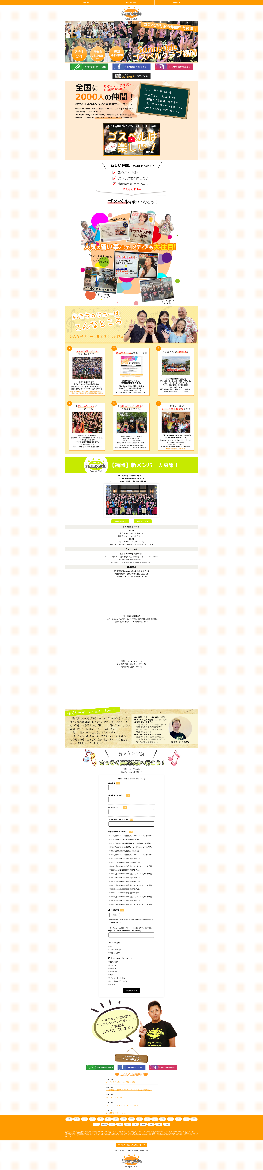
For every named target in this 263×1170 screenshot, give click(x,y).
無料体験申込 (120, 521)
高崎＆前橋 (104, 1124)
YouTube (113, 965)
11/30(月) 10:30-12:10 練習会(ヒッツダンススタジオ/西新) (131, 885)
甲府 (112, 1124)
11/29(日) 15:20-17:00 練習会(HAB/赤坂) (125, 881)
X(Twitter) (113, 975)
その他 (112, 984)
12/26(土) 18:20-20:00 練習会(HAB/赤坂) (125, 900)
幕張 (194, 1119)
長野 (120, 1124)
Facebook (113, 968)
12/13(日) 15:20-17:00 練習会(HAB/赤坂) (125, 893)
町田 (116, 1119)
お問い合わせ (142, 521)
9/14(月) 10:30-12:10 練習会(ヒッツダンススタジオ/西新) (131, 836)
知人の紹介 (114, 962)
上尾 (178, 1119)
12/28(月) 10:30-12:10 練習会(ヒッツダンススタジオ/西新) (131, 904)
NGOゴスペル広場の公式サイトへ (131, 1145)
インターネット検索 (117, 978)
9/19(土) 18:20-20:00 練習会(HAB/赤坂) (125, 839)
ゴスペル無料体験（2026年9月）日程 (120, 1082)
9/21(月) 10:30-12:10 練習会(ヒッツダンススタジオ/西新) (131, 847)
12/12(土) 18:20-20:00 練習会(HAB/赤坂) (125, 889)
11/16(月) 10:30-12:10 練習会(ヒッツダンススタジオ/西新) (131, 874)
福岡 (167, 1124)
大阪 (159, 1124)
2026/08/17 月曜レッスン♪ (116, 1097)
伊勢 (151, 1124)
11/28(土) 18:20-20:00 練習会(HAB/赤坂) (125, 878)
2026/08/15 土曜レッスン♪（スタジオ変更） (123, 1105)
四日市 (143, 1124)
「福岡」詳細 (131, 2)
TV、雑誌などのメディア (119, 981)
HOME (87, 2)
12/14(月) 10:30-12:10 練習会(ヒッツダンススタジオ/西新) (131, 897)
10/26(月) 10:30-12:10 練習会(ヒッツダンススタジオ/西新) (131, 866)
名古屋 (127, 1124)
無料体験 (177, 2)
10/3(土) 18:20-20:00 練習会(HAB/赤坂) (125, 851)
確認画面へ (131, 991)
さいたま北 (154, 1119)
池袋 (85, 1119)
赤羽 (92, 1119)
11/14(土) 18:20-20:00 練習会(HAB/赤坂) (125, 870)
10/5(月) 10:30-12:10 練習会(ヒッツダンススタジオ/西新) (131, 855)
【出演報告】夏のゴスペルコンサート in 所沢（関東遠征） (129, 1090)
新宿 (69, 1119)
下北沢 (76, 1119)
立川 (108, 1119)
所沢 (171, 1119)
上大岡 (131, 1119)
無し (111, 946)
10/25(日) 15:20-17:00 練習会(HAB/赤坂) (125, 862)
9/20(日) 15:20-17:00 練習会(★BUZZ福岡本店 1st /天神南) (131, 843)
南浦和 (147, 1119)
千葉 (96, 1124)
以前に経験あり (116, 949)
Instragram (113, 972)
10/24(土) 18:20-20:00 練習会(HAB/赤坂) (125, 858)
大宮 (139, 1119)
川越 (163, 1119)
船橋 (186, 1119)
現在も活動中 (115, 953)
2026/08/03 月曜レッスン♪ (116, 1113)
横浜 (124, 1119)
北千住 (100, 1119)
